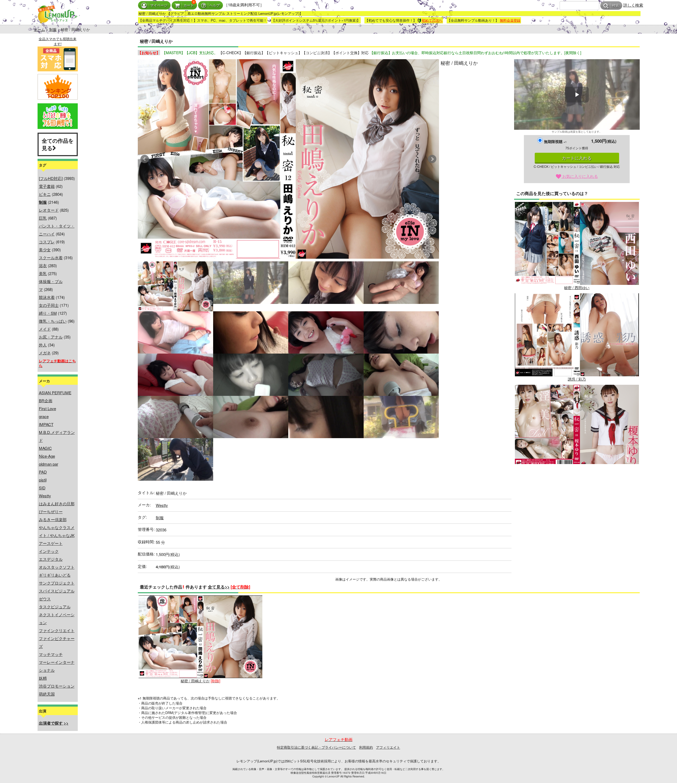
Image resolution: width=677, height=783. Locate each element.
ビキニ (45, 194)
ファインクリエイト (57, 630)
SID (42, 487)
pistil (43, 480)
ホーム (39, 29)
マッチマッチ (51, 654)
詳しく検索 (633, 5)
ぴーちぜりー (51, 511)
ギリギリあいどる (55, 575)
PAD (43, 472)
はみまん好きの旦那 (57, 503)
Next (432, 159)
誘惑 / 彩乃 (577, 379)
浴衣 (43, 265)
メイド (45, 329)
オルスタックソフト (57, 567)
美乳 (43, 273)
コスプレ (47, 241)
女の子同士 (49, 305)
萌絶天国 (47, 694)
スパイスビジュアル (57, 591)
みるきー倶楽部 (53, 519)
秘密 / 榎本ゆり (576, 470)
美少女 (45, 249)
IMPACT (46, 424)
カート (189, 5)
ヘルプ (214, 5)
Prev (144, 159)
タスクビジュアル (55, 606)
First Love (47, 408)
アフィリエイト (388, 747)
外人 (43, 345)
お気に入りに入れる (579, 176)
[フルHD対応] (51, 178)
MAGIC (45, 448)
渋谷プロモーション (57, 686)
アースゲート (51, 543)
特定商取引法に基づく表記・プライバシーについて (316, 747)
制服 (53, 29)
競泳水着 (47, 297)
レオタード (49, 210)
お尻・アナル (51, 337)
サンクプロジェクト (57, 583)
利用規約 (366, 747)
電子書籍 (47, 186)
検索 (615, 6)
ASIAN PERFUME (55, 392)
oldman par (48, 464)
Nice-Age (47, 456)
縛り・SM (48, 313)
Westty (45, 495)
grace (44, 416)
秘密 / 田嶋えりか (195, 680)
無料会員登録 (510, 20)
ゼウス (45, 598)
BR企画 (45, 400)
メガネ (45, 352)
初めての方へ (432, 20)
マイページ (158, 5)
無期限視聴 (555, 141)
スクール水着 (51, 257)
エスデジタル (51, 559)
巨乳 (43, 218)
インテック (49, 551)
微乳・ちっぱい (53, 321)
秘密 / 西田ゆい (576, 287)
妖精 (43, 678)
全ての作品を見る (58, 144)
